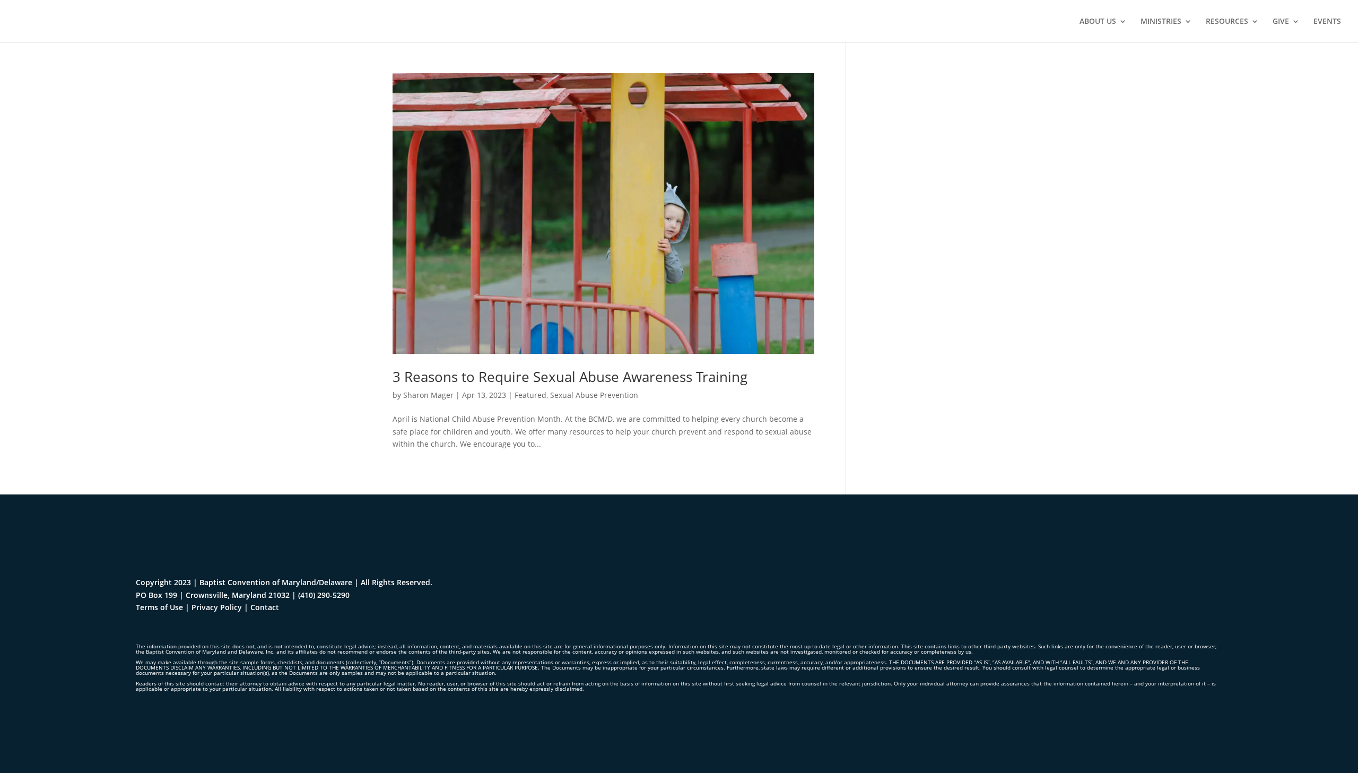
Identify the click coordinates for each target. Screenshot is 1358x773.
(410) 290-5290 (324, 595)
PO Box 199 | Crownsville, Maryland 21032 (213, 595)
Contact (264, 607)
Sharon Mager (428, 395)
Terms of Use (159, 607)
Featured (530, 395)
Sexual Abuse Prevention (594, 395)
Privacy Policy (216, 607)
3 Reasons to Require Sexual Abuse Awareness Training (570, 376)
